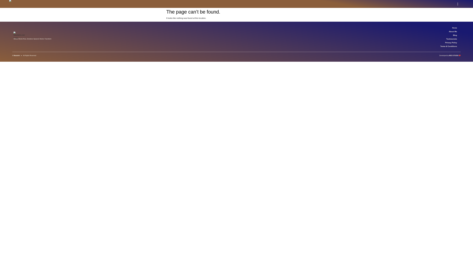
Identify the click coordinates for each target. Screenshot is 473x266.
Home (454, 28)
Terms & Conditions (448, 46)
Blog (455, 35)
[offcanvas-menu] (462, 4)
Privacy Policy (451, 43)
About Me (453, 32)
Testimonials (451, 39)
